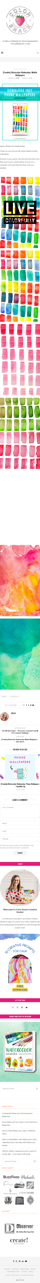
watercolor (14, 696)
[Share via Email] (33, 705)
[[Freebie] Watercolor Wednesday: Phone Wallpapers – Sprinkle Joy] (20, 767)
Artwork (7, 1269)
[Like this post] (24, 705)
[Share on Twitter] (28, 705)
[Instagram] (16, 1261)
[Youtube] (26, 1261)
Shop (31, 1272)
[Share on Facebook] (26, 705)
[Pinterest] (19, 1261)
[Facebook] (13, 1261)
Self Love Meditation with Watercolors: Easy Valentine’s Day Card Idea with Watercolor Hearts (19, 1142)
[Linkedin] (23, 1261)
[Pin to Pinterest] (30, 705)
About (33, 1269)
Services (15, 1269)
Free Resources (13, 1272)
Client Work (24, 1269)
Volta (17, 78)
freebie (3, 696)
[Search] (38, 53)
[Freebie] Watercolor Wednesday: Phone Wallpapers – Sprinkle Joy (20, 785)
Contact (24, 1272)
